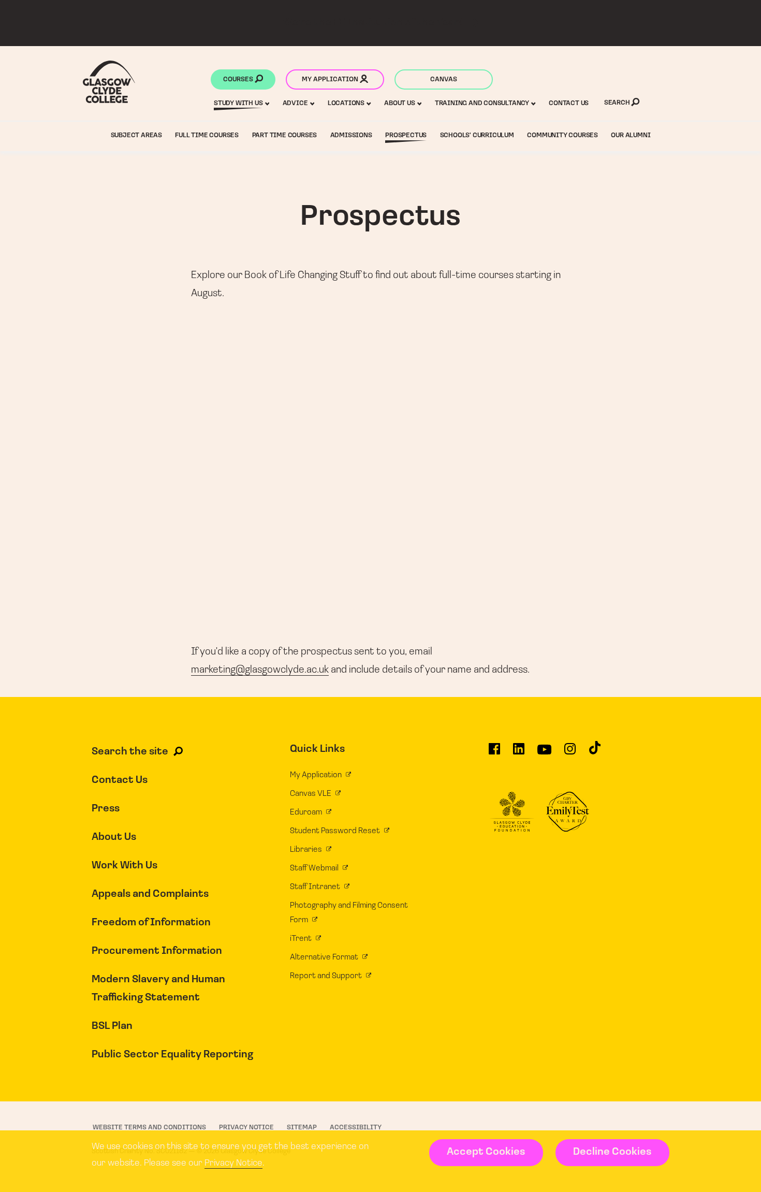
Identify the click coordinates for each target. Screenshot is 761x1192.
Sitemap (302, 1127)
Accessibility (356, 1127)
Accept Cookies (486, 1152)
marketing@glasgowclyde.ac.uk (260, 670)
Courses (239, 79)
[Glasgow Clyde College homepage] (109, 82)
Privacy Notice (233, 1163)
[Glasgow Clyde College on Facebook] (494, 753)
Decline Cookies (612, 1152)
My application (331, 79)
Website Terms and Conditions (149, 1127)
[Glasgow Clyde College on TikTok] (595, 752)
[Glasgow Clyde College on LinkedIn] (518, 753)
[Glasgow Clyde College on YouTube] (544, 753)
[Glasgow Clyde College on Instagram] (570, 753)
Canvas (443, 79)
